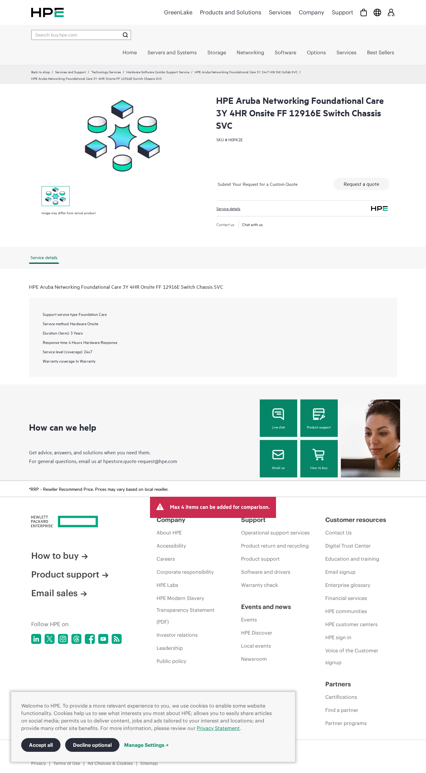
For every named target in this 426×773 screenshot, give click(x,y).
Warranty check (259, 585)
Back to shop (40, 71)
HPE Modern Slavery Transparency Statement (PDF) (186, 610)
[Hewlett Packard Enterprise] (47, 12)
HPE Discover (256, 633)
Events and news (266, 607)
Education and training (352, 559)
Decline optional (92, 745)
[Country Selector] (377, 12)
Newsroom (254, 659)
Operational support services (275, 532)
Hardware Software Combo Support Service (157, 71)
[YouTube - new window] (103, 639)
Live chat (278, 426)
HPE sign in (338, 637)
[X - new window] (50, 639)
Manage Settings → (146, 745)
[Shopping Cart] (363, 12)
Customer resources (355, 520)
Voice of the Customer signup (351, 656)
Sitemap (149, 763)
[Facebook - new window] (90, 639)
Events (249, 619)
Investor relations (177, 635)
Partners (338, 684)
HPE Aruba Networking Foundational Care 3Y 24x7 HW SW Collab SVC (246, 71)
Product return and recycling (275, 546)
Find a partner (341, 710)
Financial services (346, 598)
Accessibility (171, 546)
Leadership (170, 648)
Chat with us (252, 224)
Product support (319, 426)
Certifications (341, 697)
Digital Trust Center (348, 546)
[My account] (391, 12)
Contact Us (338, 532)
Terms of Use (66, 763)
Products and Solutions (230, 12)
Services (280, 12)
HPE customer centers (351, 624)
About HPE (169, 532)
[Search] (125, 35)
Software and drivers (265, 572)
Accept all (41, 745)
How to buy (318, 467)
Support (342, 12)
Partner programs (346, 723)
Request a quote (361, 183)
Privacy (38, 763)
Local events (256, 646)
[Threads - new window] (76, 639)
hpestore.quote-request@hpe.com (140, 460)
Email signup (340, 572)
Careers (166, 559)
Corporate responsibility (185, 572)
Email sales (54, 593)
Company (311, 12)
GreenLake (178, 12)
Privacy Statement (218, 728)
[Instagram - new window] (63, 639)
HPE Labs (167, 585)
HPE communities (346, 611)
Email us (278, 467)
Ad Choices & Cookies (110, 763)
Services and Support (70, 71)
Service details (228, 208)
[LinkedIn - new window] (36, 639)
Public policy (171, 661)
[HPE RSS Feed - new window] (117, 639)
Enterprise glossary (347, 585)
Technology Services (106, 71)
